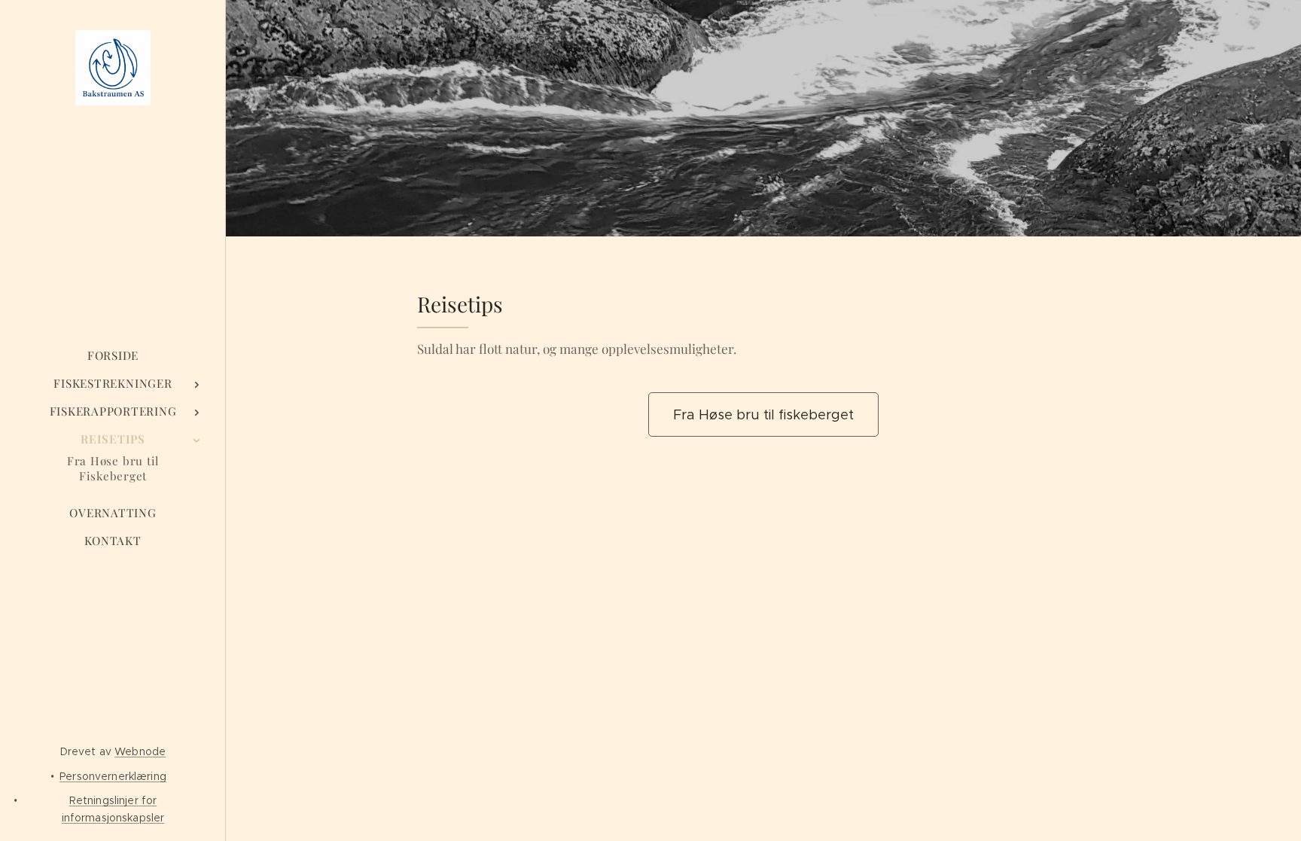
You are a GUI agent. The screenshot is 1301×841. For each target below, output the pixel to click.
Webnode (140, 751)
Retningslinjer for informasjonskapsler (113, 809)
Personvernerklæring (112, 776)
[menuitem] (113, 355)
